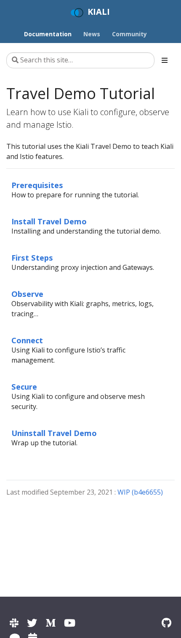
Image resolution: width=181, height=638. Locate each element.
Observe (27, 293)
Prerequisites (37, 185)
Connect (27, 340)
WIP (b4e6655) (140, 492)
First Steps (32, 257)
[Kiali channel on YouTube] (69, 623)
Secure (24, 386)
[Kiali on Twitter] (32, 623)
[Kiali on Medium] (50, 623)
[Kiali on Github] (166, 623)
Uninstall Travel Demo (54, 433)
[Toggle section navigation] (164, 60)
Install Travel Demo (49, 221)
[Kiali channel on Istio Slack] (14, 623)
